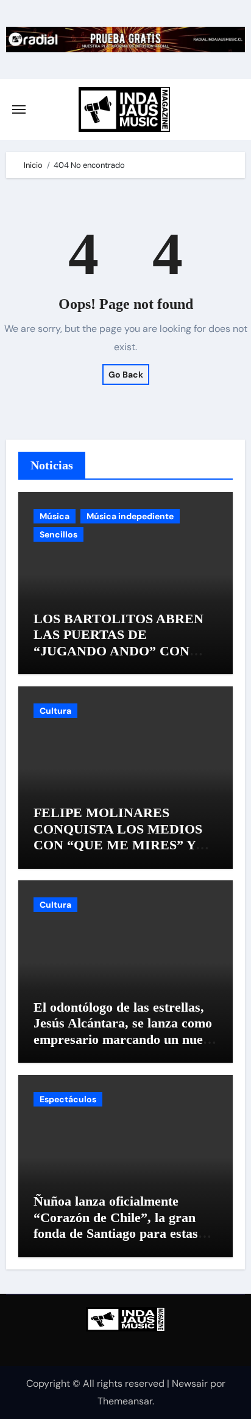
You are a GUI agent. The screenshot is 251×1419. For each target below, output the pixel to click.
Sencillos (58, 534)
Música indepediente (130, 516)
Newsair (190, 1383)
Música (54, 516)
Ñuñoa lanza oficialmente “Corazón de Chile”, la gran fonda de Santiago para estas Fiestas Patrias (116, 1225)
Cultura (55, 710)
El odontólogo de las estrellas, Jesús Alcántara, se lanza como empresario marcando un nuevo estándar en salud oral (125, 1031)
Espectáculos (68, 1099)
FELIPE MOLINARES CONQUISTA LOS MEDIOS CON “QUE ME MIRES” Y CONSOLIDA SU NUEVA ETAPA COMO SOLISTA (118, 845)
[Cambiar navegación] (19, 109)
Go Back (125, 374)
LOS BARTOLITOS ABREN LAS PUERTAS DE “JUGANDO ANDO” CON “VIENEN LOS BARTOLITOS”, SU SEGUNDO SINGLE (118, 658)
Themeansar (124, 1401)
